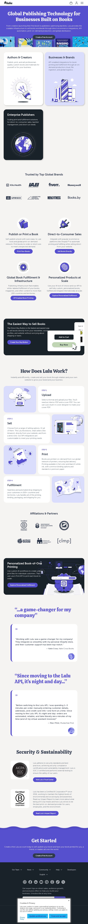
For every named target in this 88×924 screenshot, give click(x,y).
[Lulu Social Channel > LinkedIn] (36, 882)
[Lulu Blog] (47, 882)
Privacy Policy (22, 918)
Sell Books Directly (65, 251)
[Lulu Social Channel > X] (63, 882)
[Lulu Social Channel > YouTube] (41, 882)
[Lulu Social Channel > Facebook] (30, 882)
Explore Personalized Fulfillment (64, 295)
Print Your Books (23, 251)
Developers (71, 870)
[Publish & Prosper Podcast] (52, 882)
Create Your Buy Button (19, 342)
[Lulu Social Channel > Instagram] (25, 882)
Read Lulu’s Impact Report (46, 813)
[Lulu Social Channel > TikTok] (58, 882)
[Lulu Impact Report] (20, 803)
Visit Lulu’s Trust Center (45, 780)
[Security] (20, 774)
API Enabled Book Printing (23, 298)
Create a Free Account (44, 37)
